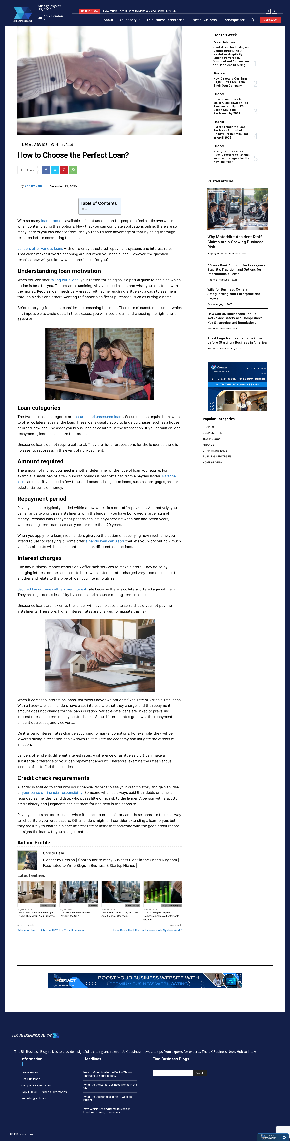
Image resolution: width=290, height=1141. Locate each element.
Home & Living (48, 905)
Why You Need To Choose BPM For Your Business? (50, 930)
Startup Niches (122, 865)
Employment (215, 253)
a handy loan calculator (105, 541)
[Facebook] (46, 170)
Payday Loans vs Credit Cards (122, 11)
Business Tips (132, 905)
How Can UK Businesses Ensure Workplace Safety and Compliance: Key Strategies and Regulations (234, 318)
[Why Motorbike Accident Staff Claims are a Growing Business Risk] (237, 209)
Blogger (49, 860)
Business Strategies (171, 905)
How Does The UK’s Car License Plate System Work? (147, 930)
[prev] (268, 11)
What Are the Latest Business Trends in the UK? (75, 914)
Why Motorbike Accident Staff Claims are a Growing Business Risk (235, 241)
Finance (219, 73)
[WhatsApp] (73, 170)
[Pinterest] (64, 170)
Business (93, 905)
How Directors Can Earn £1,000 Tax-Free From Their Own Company (230, 82)
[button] (252, 20)
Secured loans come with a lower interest (51, 589)
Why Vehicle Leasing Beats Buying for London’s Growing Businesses (106, 1110)
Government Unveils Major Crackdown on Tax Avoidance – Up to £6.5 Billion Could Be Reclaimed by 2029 (230, 106)
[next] (274, 11)
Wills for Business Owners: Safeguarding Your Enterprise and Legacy (233, 293)
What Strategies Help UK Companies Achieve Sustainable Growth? (161, 916)
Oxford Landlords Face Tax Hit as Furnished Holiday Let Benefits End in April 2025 (230, 132)
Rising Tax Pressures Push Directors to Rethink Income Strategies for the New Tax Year (231, 156)
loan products (52, 221)
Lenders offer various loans (40, 248)
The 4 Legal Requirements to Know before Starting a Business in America (237, 340)
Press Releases (224, 42)
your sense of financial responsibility (52, 792)
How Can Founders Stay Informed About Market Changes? (119, 914)
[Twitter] (55, 170)
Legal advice (34, 144)
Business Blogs (125, 860)
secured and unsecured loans (98, 417)
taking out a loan (65, 280)
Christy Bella (34, 186)
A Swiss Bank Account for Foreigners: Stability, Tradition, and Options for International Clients (236, 269)
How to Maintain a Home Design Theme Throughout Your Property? (36, 914)
